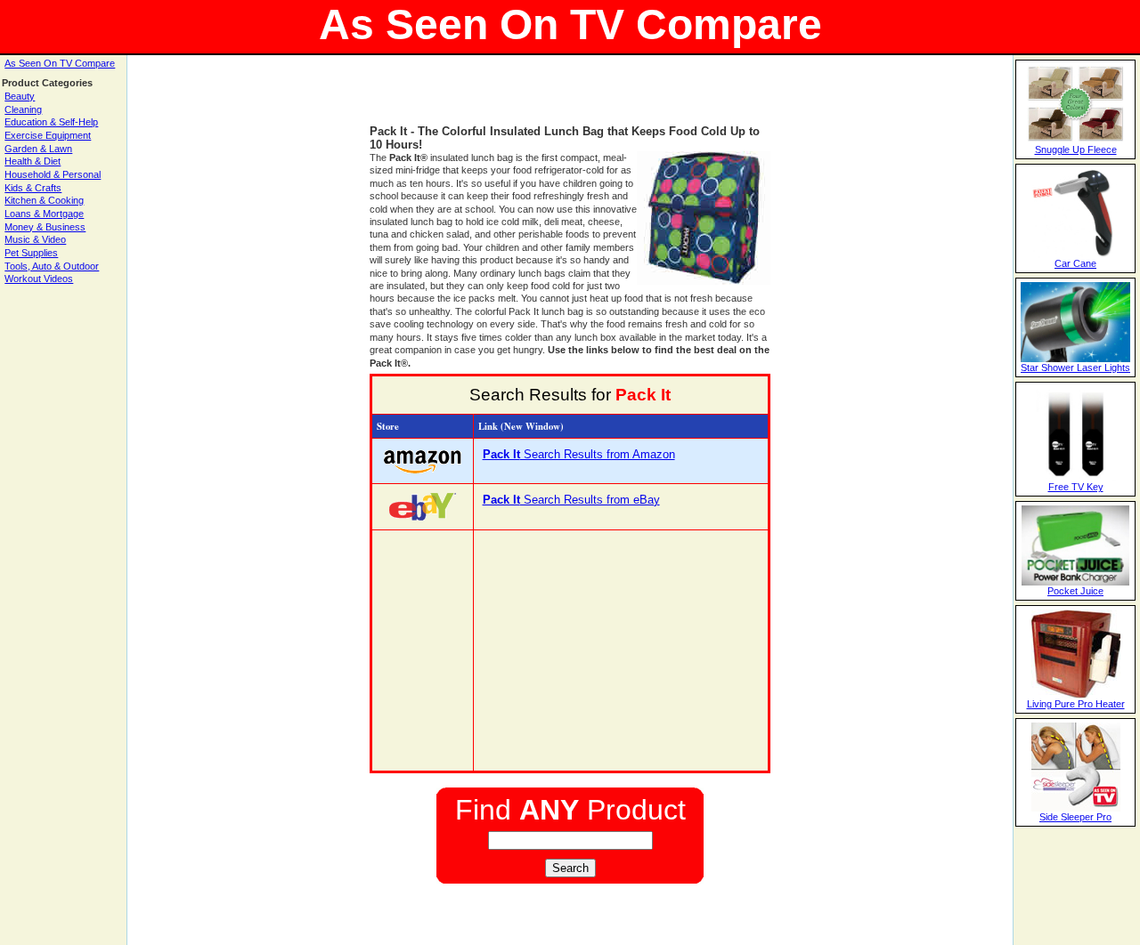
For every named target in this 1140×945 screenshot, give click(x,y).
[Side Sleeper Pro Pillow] (1075, 808)
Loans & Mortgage (44, 213)
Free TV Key (1075, 486)
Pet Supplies (31, 252)
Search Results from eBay (571, 499)
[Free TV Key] (1076, 477)
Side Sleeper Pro (1075, 817)
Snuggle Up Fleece (1076, 149)
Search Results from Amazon (579, 454)
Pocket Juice (1075, 591)
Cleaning (23, 109)
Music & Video (35, 239)
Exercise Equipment (47, 135)
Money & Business (45, 227)
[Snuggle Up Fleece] (1075, 140)
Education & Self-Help (51, 122)
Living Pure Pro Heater (1076, 704)
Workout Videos (38, 278)
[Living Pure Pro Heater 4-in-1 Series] (1075, 695)
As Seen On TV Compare (59, 63)
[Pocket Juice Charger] (1075, 582)
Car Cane (1075, 263)
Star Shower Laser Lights (1075, 367)
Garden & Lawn (38, 148)
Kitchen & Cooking (44, 200)
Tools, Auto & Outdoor (51, 266)
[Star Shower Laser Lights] (1075, 358)
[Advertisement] (570, 98)
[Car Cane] (1075, 254)
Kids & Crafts (32, 187)
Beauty (19, 96)
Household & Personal (52, 174)
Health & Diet (32, 161)
